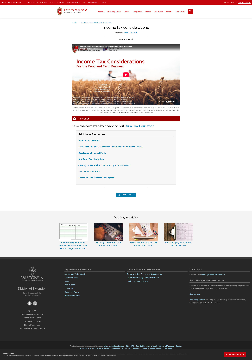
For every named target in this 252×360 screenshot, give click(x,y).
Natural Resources (32, 325)
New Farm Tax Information (91, 159)
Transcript (83, 118)
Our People (158, 12)
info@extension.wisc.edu (114, 346)
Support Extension (244, 2)
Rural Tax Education (139, 126)
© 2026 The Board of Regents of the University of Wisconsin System (153, 346)
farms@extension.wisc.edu (213, 274)
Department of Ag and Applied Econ (143, 277)
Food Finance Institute (89, 171)
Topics (100, 12)
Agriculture (32, 310)
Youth (104, 2)
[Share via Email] (129, 40)
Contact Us (180, 12)
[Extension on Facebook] (29, 305)
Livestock (68, 288)
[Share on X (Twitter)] (126, 40)
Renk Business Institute (137, 281)
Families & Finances (32, 321)
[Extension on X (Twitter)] (35, 305)
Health (84, 2)
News (127, 12)
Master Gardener (72, 295)
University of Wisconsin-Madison (11, 2)
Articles (148, 12)
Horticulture (69, 285)
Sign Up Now (194, 294)
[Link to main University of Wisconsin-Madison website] (32, 280)
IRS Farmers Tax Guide (89, 140)
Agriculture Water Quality (75, 274)
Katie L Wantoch (130, 32)
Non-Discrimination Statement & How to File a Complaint (116, 349)
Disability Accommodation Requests (157, 349)
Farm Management (75, 10)
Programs (137, 12)
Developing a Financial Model (92, 153)
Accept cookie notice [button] (235, 354)
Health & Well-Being (32, 318)
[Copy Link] (132, 40)
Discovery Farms (71, 292)
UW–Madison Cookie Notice (106, 356)
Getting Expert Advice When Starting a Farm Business (104, 165)
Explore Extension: (32, 2)
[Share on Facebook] (124, 40)
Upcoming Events (114, 12)
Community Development (32, 314)
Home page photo (197, 299)
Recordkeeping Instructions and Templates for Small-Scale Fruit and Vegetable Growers (73, 245)
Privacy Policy (86, 349)
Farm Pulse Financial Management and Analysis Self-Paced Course (110, 146)
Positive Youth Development (32, 328)
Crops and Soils (71, 277)
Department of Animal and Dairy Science (144, 274)
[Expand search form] (190, 11)
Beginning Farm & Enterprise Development (96, 22)
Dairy (66, 281)
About (168, 12)
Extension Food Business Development (96, 177)
